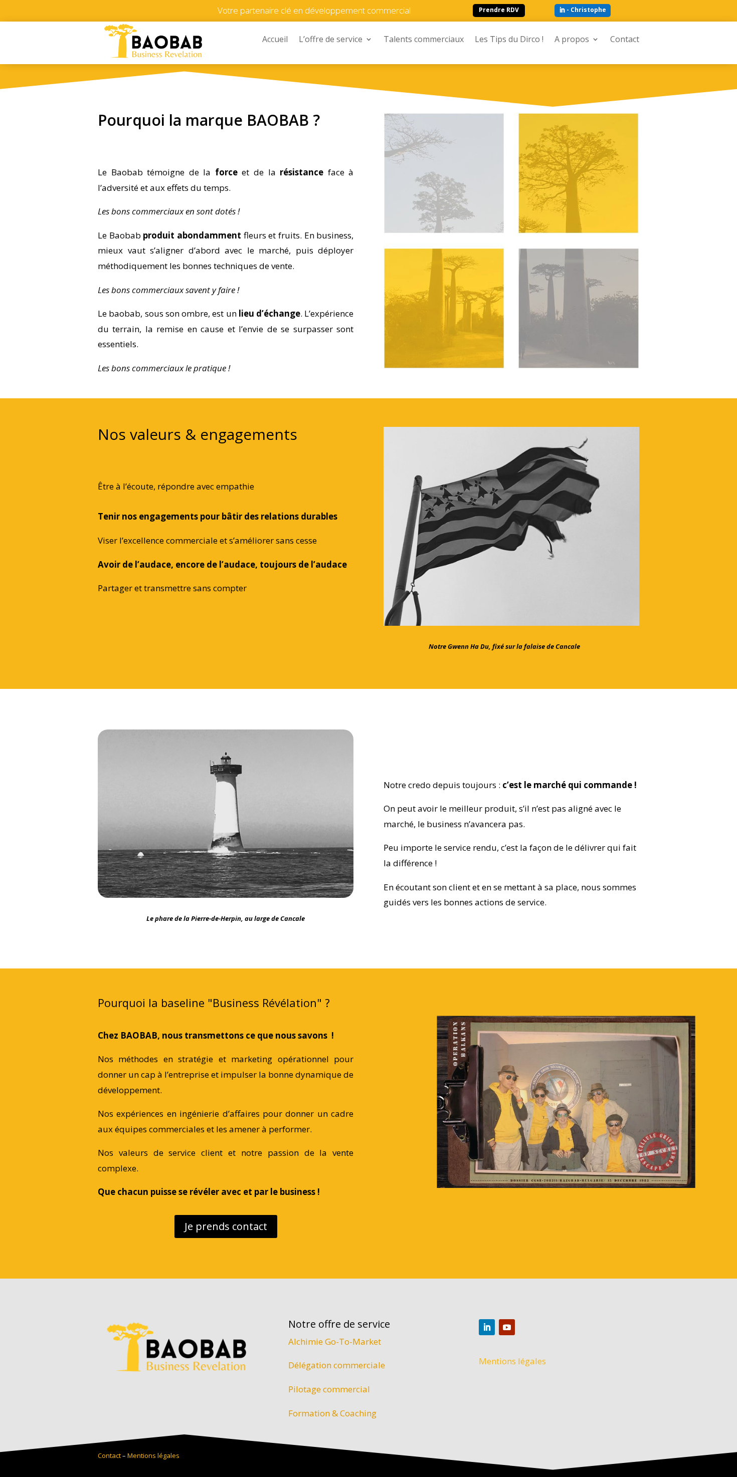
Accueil (275, 40)
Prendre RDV (499, 10)
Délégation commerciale (336, 1365)
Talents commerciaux (424, 40)
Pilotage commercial (329, 1389)
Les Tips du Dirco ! (509, 40)
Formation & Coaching (332, 1413)
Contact (624, 40)
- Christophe (586, 10)
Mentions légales (512, 1361)
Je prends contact (226, 1226)
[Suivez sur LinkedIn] (487, 1327)
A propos (572, 40)
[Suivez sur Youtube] (507, 1327)
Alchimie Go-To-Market (334, 1341)
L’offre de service (330, 40)
